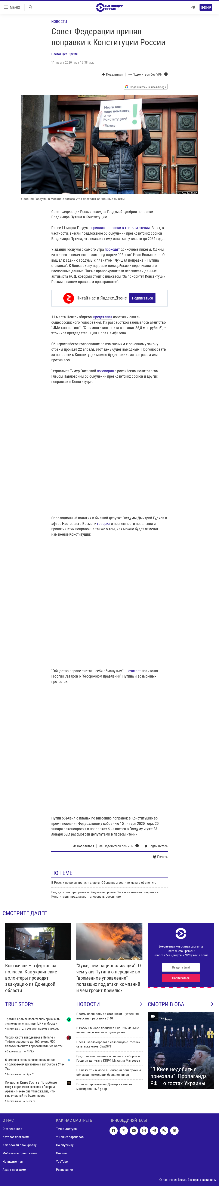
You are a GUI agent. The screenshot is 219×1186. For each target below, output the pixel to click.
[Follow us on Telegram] (154, 1131)
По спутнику (65, 1145)
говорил (103, 523)
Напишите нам (13, 1161)
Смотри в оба (166, 1004)
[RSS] (164, 1131)
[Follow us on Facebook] (114, 1131)
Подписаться (142, 298)
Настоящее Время (64, 54)
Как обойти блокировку (20, 1145)
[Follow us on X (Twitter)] (124, 1131)
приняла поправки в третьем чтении (120, 227)
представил (102, 317)
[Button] (112, 74)
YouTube (62, 1161)
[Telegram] (193, 7)
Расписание (64, 1170)
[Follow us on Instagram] (144, 1131)
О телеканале (12, 1129)
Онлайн (61, 1153)
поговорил (105, 371)
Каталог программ (16, 1137)
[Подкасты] (174, 1131)
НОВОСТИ (88, 1004)
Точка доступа (66, 1129)
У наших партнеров (70, 1137)
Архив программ (14, 1170)
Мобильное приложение (20, 1153)
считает (134, 671)
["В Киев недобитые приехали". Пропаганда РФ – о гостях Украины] (181, 1050)
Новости (59, 21)
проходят (113, 249)
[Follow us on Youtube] (134, 1131)
